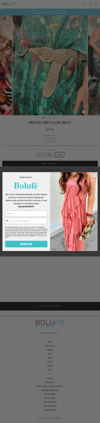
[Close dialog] (94, 175)
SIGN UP (26, 244)
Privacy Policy (41, 235)
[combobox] (9, 221)
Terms (7, 237)
